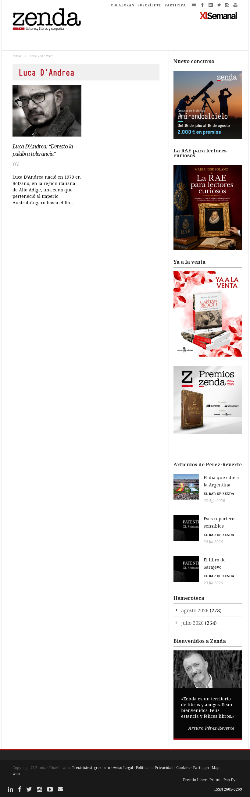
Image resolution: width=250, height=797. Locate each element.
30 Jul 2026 (213, 541)
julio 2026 (192, 623)
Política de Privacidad (154, 767)
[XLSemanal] (218, 15)
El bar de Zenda (219, 493)
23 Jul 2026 (213, 582)
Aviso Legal (123, 767)
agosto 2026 (195, 610)
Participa (201, 767)
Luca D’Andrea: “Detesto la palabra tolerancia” (42, 150)
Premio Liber (195, 779)
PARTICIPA (175, 5)
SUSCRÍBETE (150, 5)
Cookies (183, 767)
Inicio (16, 56)
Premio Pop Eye (223, 779)
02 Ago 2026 (214, 500)
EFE (15, 164)
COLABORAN (122, 5)
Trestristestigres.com (91, 767)
